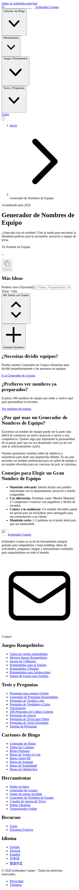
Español (15, 854)
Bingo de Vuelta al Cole (25, 754)
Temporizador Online (23, 808)
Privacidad (16, 881)
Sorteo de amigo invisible (26, 794)
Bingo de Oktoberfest (23, 769)
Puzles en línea (19, 786)
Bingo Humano (20, 751)
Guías (5, 114)
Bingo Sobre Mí (20, 758)
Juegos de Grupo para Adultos (29, 676)
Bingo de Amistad (21, 762)
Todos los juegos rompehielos (29, 654)
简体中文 (16, 863)
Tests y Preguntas (14, 88)
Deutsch (15, 850)
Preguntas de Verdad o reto (27, 700)
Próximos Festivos (21, 829)
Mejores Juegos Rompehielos (28, 657)
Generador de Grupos (23, 790)
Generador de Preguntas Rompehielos (34, 697)
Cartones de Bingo (14, 11)
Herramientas (11, 37)
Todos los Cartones (22, 747)
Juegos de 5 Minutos (23, 661)
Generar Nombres (13, 347)
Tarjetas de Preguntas (23, 726)
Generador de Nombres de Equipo (32, 797)
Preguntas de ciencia (23, 715)
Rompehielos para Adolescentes (30, 672)
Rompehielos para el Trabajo (28, 665)
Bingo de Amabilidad (23, 765)
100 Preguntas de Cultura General (31, 711)
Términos (16, 885)
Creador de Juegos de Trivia (28, 801)
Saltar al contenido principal (19, 3)
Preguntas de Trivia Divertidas (29, 722)
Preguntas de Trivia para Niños (29, 719)
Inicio (13, 125)
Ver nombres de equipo (16, 409)
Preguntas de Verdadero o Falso (30, 704)
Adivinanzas (18, 708)
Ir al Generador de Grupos (18, 375)
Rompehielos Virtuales (24, 668)
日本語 (14, 858)
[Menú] (3, 118)
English (14, 847)
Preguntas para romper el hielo (29, 693)
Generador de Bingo (23, 743)
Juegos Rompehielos (15, 58)
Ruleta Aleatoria (20, 805)
